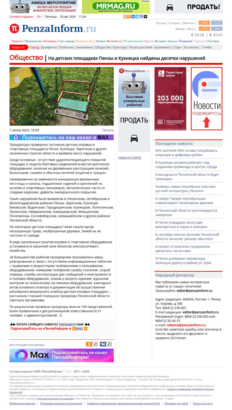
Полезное (185, 41)
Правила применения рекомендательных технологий (123, 403)
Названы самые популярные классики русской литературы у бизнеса (185, 188)
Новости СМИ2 (129, 157)
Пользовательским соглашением (55, 398)
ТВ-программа (132, 41)
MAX (79, 328)
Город (34, 47)
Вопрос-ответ (85, 41)
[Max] (62, 137)
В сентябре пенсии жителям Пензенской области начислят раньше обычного (187, 236)
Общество (103, 47)
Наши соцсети (203, 403)
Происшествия (140, 47)
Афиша (172, 41)
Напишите (67, 324)
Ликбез (100, 41)
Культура (120, 47)
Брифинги (49, 47)
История (160, 41)
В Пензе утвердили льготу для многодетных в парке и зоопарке (181, 224)
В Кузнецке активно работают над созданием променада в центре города (186, 164)
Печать (108, 130)
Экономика (84, 47)
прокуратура (36, 344)
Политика (66, 47)
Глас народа (66, 41)
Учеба (207, 47)
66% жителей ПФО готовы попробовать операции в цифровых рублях (186, 152)
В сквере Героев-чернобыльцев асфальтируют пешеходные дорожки (184, 200)
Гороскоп (200, 41)
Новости (17, 41)
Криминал (162, 47)
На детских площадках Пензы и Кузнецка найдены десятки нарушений (126, 58)
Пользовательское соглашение (61, 403)
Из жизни (191, 47)
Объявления (33, 41)
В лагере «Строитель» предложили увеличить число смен (182, 248)
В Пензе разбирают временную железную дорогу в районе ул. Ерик (183, 260)
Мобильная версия (22, 403)
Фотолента (114, 41)
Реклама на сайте (176, 403)
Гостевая (213, 41)
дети (12, 344)
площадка (22, 344)
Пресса (148, 41)
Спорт (177, 47)
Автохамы (50, 41)
